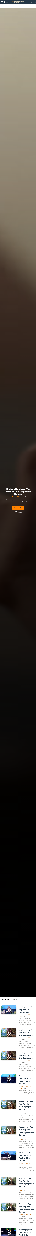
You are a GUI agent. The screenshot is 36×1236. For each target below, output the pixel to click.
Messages (6, 1000)
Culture (24, 6)
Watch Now (19, 508)
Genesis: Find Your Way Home (15, 497)
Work (34, 6)
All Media (17, 6)
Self (29, 6)
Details (15, 1000)
